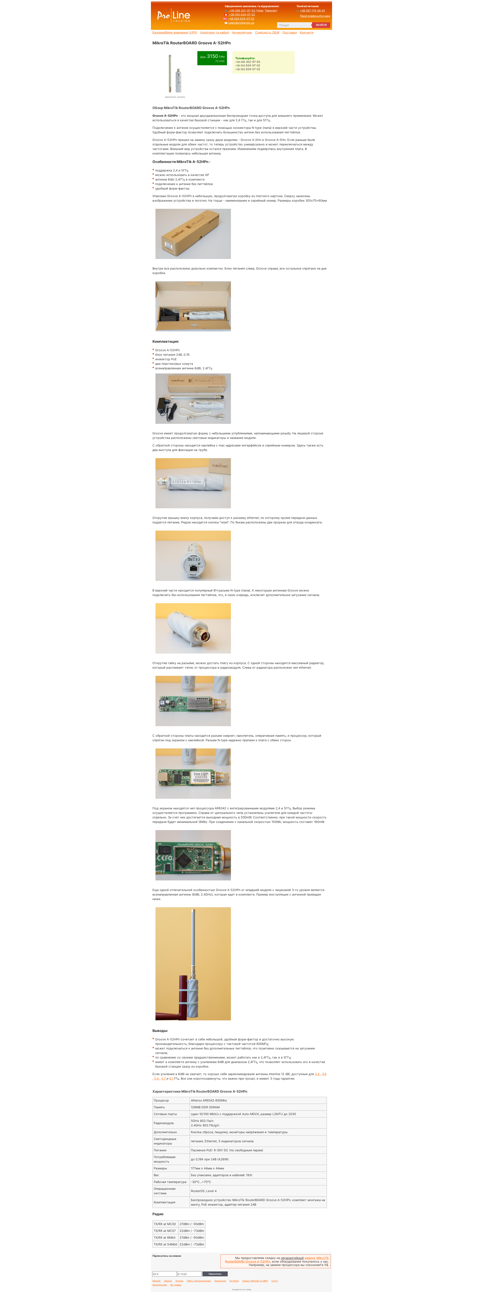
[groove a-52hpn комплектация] (193, 426)
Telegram (270, 10)
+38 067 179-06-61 (312, 10)
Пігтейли (234, 1281)
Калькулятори (159, 1285)
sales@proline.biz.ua (241, 22)
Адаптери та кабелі (214, 32)
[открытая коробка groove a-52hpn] (193, 333)
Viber (260, 10)
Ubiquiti (168, 1281)
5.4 (157, 1078)
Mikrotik (156, 1281)
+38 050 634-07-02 (241, 14)
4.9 (324, 1074)
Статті (274, 1281)
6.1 (171, 1078)
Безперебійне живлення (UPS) (174, 32)
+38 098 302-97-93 (242, 10)
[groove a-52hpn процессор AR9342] (193, 882)
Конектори (220, 1281)
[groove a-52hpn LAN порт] (193, 583)
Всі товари (175, 1285)
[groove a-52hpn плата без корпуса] (193, 801)
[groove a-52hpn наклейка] (193, 510)
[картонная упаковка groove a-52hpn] (193, 261)
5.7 (164, 1078)
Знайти (321, 25)
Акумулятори (242, 32)
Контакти (307, 32)
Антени (179, 1281)
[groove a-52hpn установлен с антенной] (193, 1022)
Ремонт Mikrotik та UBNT (255, 1281)
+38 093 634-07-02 (241, 18)
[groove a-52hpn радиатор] (193, 728)
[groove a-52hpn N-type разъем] (193, 655)
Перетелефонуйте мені (315, 16)
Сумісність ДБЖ (267, 32)
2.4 (317, 1074)
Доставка (289, 32)
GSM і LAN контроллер (199, 1281)
